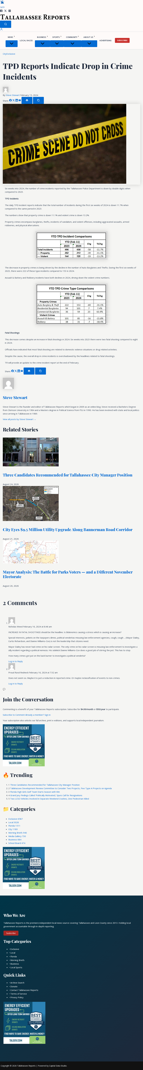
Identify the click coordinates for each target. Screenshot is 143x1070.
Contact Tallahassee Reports (24, 990)
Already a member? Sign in (38, 714)
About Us (88, 37)
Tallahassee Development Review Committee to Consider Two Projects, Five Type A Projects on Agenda (61, 788)
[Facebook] (1, 11)
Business (41, 37)
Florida (14, 825)
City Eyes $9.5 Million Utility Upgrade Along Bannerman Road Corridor (68, 529)
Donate (13, 986)
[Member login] (1, 29)
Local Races (26, 40)
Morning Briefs (17, 832)
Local (13, 822)
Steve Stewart (13, 95)
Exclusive (10, 53)
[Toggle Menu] (12, 43)
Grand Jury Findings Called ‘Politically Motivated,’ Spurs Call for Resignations (46, 795)
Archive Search (17, 982)
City (4, 53)
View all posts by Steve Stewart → (19, 419)
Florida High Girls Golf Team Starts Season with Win (35, 791)
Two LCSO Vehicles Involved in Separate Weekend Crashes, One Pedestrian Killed (49, 798)
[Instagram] (9, 11)
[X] (5, 11)
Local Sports (16, 967)
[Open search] (5, 24)
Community (71, 37)
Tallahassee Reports (26, 1065)
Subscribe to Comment (14, 714)
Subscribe (122, 40)
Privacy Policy (16, 997)
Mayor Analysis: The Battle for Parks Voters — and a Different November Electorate (68, 574)
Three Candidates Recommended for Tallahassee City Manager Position (67, 474)
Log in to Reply (15, 661)
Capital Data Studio (58, 1065)
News (10, 37)
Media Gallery (17, 836)
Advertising (105, 40)
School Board (16, 843)
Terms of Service (18, 993)
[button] (14, 37)
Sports (56, 37)
